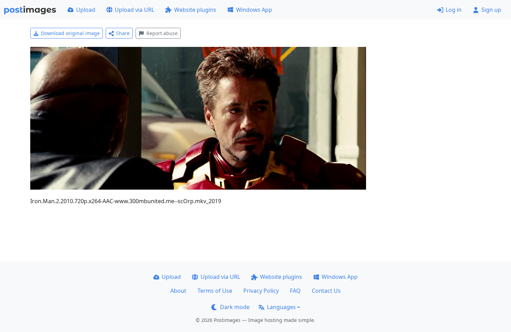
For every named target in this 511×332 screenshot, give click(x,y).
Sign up (491, 10)
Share (123, 33)
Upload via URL (134, 10)
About (178, 290)
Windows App (254, 10)
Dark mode (235, 307)
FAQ (295, 290)
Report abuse (162, 33)
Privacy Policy (261, 290)
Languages (281, 307)
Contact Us (326, 290)
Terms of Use (214, 290)
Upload (85, 10)
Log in (454, 10)
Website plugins (195, 10)
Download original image (70, 33)
